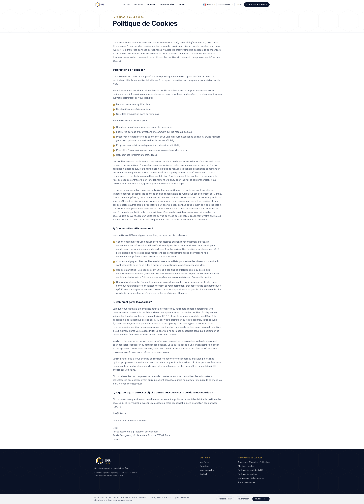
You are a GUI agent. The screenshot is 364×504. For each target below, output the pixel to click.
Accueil (126, 4)
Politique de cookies (247, 474)
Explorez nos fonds (256, 4)
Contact (181, 4)
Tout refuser (243, 499)
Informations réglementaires (251, 478)
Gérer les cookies (246, 482)
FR (237, 4)
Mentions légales (246, 466)
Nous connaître (167, 4)
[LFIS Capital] (99, 4)
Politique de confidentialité (250, 470)
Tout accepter (261, 499)
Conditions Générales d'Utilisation (254, 462)
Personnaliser (225, 499)
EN (241, 4)
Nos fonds (138, 4)
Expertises (152, 4)
